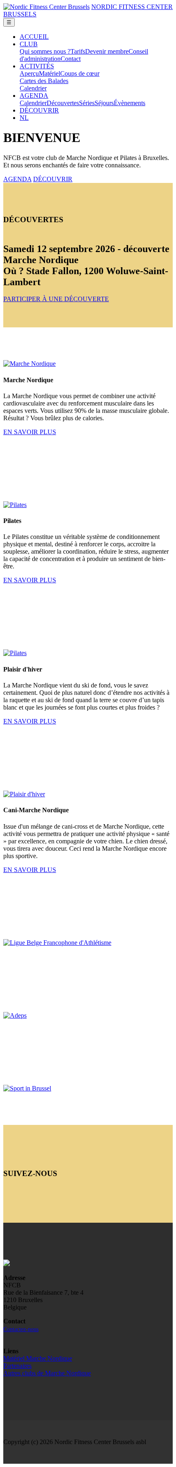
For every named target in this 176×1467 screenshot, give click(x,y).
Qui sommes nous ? (45, 51)
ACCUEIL (34, 36)
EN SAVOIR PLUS (29, 431)
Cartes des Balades (44, 80)
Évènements (129, 102)
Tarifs (77, 51)
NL (24, 117)
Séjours (104, 102)
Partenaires (17, 1365)
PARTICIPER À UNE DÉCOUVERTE (56, 298)
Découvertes (63, 102)
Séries (87, 102)
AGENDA (34, 95)
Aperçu (29, 73)
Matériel (49, 73)
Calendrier (33, 88)
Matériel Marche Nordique (37, 1358)
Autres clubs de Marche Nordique (47, 1373)
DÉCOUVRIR (39, 110)
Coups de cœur (79, 73)
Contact (71, 58)
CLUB (29, 44)
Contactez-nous (20, 1329)
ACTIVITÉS (37, 66)
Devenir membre (107, 51)
